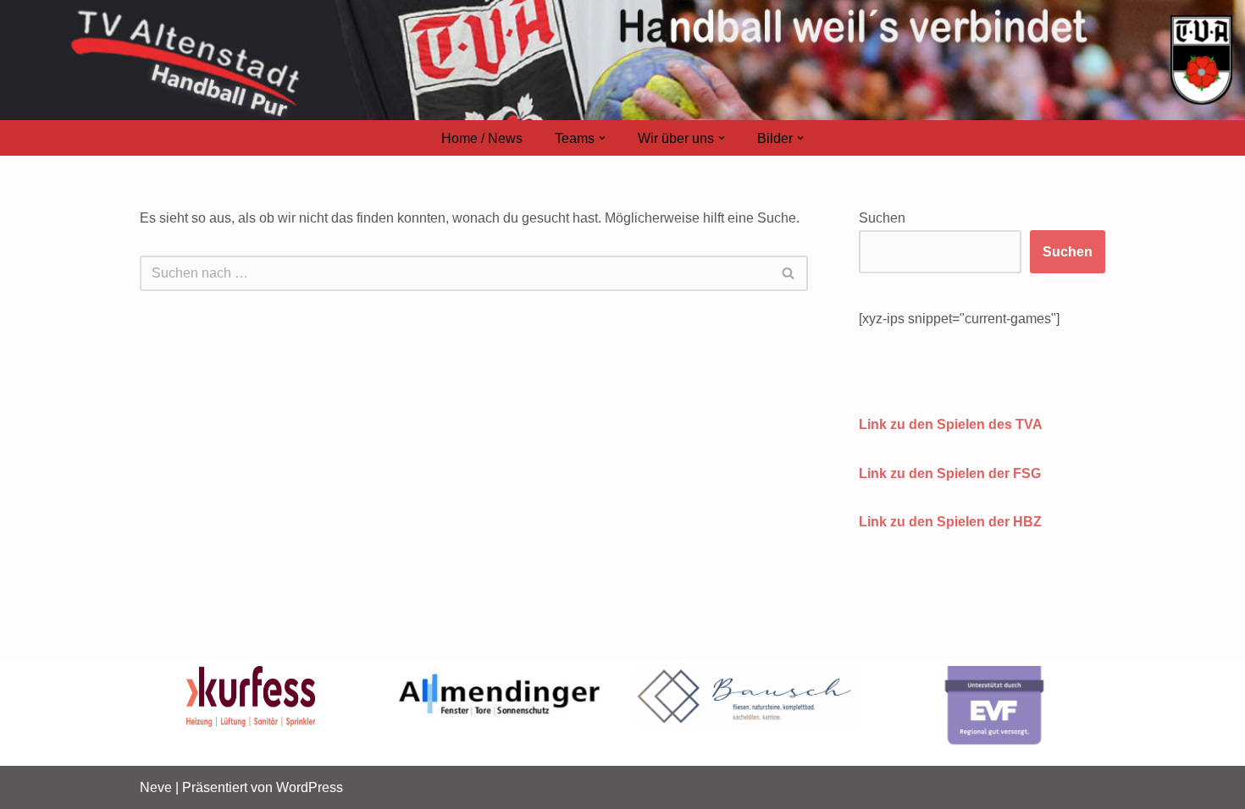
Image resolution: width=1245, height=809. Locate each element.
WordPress (309, 787)
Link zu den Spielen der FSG (950, 473)
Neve (156, 787)
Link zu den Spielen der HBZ (950, 522)
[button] (602, 138)
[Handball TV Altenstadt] (1201, 60)
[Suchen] (789, 273)
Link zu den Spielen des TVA (951, 424)
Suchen (882, 218)
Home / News (482, 138)
